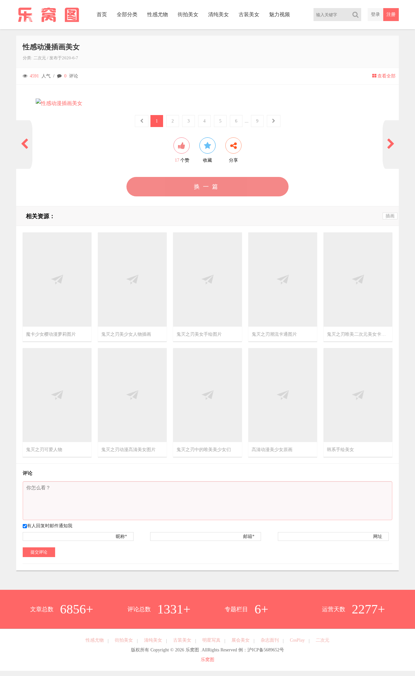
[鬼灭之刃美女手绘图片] (207, 279)
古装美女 (249, 14)
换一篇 (207, 186)
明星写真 (211, 640)
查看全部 (386, 76)
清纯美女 (218, 14)
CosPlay (297, 640)
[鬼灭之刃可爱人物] (57, 394)
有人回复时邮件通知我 (49, 525)
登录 (375, 14)
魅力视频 (279, 14)
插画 (390, 216)
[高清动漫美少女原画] (282, 394)
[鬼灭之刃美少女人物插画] (132, 279)
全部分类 (127, 14)
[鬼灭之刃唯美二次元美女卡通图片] (358, 279)
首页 (102, 14)
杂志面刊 (270, 640)
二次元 (39, 57)
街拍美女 (188, 14)
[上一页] (24, 144)
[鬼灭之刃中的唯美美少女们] (207, 394)
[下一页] (391, 144)
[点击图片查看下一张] (207, 103)
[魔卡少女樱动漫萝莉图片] (57, 279)
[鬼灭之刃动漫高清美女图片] (132, 394)
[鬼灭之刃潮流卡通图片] (282, 279)
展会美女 (240, 640)
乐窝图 (207, 659)
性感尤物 (157, 14)
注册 (391, 14)
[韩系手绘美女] (358, 394)
